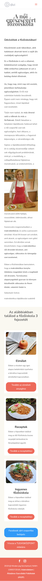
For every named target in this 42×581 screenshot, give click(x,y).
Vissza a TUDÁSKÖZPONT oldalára (21, 545)
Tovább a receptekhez (21, 450)
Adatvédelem (27, 569)
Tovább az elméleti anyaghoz (21, 386)
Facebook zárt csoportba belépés (21, 532)
